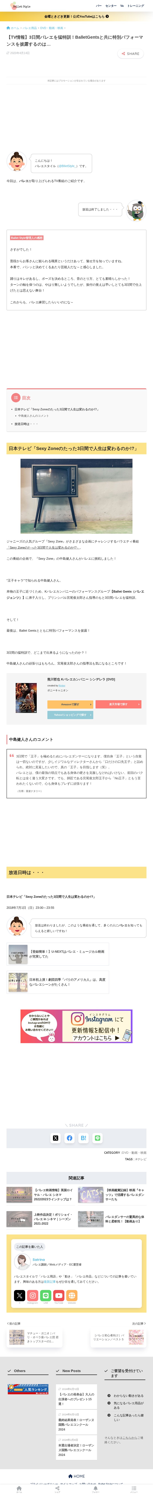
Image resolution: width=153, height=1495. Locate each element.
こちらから (129, 1437)
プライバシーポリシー (44, 1484)
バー (99, 5)
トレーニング (135, 5)
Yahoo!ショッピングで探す (70, 714)
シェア (57, 1492)
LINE (46, 1303)
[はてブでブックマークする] (83, 1138)
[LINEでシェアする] (97, 1138)
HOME (79, 1476)
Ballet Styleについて (110, 1484)
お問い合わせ (87, 1484)
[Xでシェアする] (55, 1138)
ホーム (19, 1492)
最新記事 (50, 1281)
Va (122, 5)
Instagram (32, 1303)
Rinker (62, 685)
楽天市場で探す (118, 704)
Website (72, 1303)
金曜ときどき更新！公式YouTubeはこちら (75, 16)
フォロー (95, 1492)
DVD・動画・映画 (134, 1153)
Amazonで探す (70, 704)
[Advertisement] (76, 120)
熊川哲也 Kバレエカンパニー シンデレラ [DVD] (81, 679)
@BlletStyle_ (67, 166)
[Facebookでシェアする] (69, 1138)
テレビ (142, 1159)
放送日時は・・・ (26, 424)
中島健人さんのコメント (33, 415)
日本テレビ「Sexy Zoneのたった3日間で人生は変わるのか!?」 (57, 409)
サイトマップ (68, 1484)
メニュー (134, 1492)
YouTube (58, 1303)
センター (111, 5)
